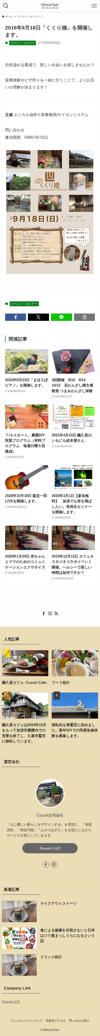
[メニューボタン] (94, 6)
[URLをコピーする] (84, 317)
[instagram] (50, 613)
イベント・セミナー (23, 42)
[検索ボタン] (6, 6)
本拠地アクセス (56, 1020)
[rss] (56, 613)
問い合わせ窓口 (79, 1020)
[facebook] (43, 613)
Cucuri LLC (50, 848)
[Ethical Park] (50, 6)
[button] (15, 317)
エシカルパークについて (27, 1020)
